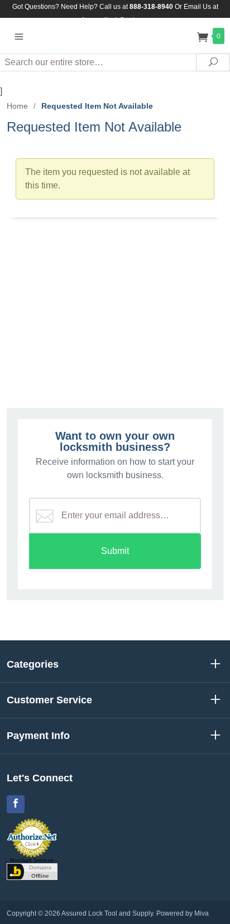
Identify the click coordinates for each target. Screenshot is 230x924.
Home (17, 105)
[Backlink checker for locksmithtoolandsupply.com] (32, 871)
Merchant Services (32, 860)
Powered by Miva (182, 913)
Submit (115, 551)
